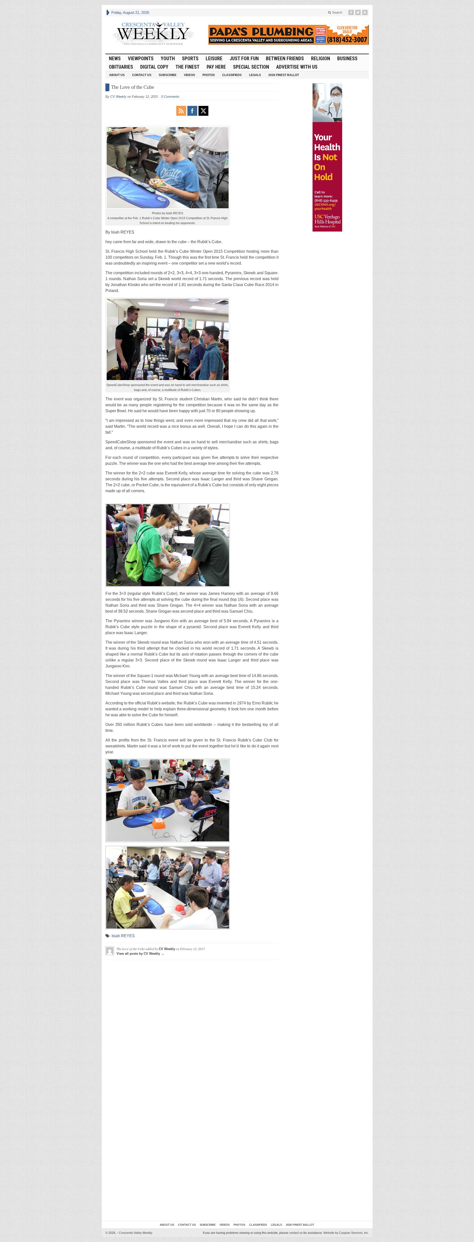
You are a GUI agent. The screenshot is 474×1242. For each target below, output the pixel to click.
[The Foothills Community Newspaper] (153, 33)
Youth (168, 58)
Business (347, 58)
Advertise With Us (296, 67)
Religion (320, 58)
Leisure (214, 58)
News (115, 58)
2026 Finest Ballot (283, 75)
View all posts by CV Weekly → (140, 953)
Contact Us (141, 75)
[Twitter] (358, 12)
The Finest (187, 67)
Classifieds (232, 75)
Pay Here (216, 67)
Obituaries (121, 67)
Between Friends (285, 58)
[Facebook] (351, 12)
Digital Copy (154, 67)
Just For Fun (244, 58)
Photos (208, 75)
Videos (189, 75)
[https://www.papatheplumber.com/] (288, 35)
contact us (296, 1233)
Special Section (251, 67)
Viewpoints (141, 58)
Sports (190, 58)
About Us (117, 75)
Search (336, 12)
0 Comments (170, 96)
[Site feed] (365, 12)
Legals (255, 75)
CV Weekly (118, 96)
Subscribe (168, 75)
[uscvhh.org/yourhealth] (327, 157)
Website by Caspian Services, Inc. (346, 1233)
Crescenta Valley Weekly (134, 1233)
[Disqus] (191, 1025)
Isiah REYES (123, 936)
